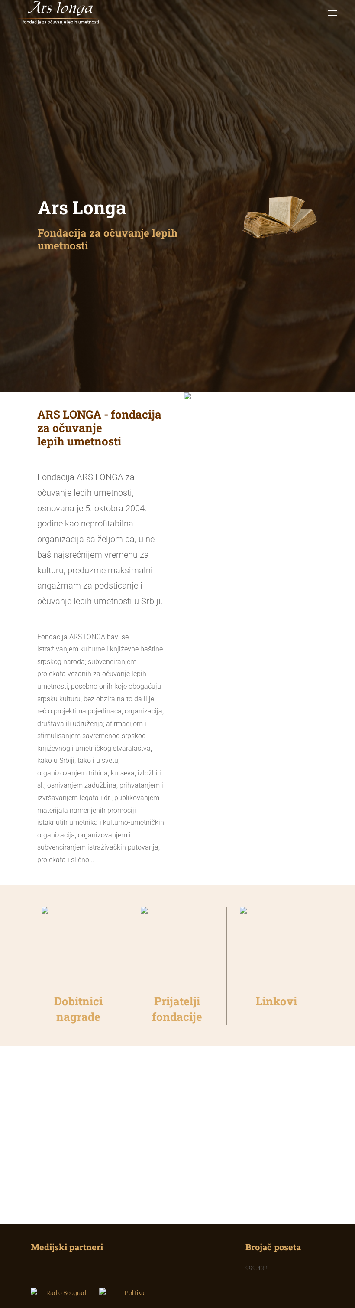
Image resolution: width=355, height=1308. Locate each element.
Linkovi (276, 1001)
